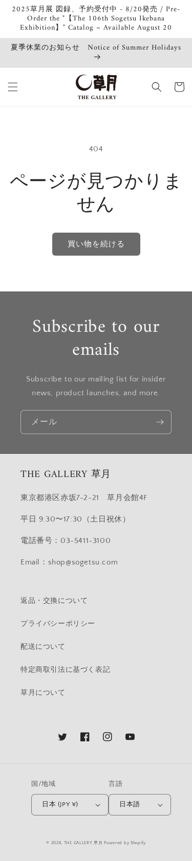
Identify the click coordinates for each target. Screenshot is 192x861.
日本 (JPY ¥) (60, 804)
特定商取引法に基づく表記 (65, 670)
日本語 (129, 804)
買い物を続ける (96, 244)
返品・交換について (54, 601)
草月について (43, 693)
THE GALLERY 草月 (83, 843)
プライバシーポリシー (57, 624)
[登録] (159, 422)
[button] (13, 87)
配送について (43, 647)
